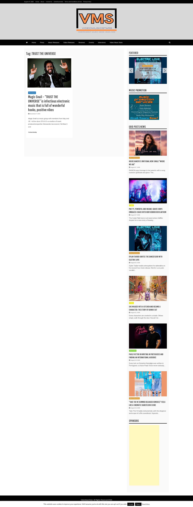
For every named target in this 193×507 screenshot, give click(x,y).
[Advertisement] (144, 455)
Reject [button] (138, 504)
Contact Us (49, 1)
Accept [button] (131, 504)
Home (37, 1)
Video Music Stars (116, 42)
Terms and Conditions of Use (73, 1)
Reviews (82, 42)
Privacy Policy (87, 1)
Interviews (102, 42)
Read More (146, 504)
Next (165, 70)
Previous (131, 70)
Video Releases (68, 42)
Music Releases (53, 42)
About (42, 1)
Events (91, 42)
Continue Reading (32, 132)
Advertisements (58, 1)
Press (42, 42)
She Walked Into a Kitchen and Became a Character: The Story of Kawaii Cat (148, 70)
